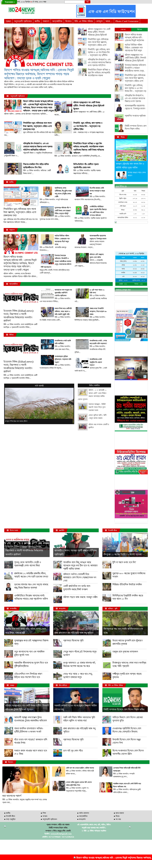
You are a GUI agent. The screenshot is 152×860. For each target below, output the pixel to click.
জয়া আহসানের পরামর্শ (11, 795)
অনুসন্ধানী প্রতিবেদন (23, 21)
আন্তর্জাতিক (57, 21)
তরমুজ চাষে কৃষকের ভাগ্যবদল (125, 651)
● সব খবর (117, 819)
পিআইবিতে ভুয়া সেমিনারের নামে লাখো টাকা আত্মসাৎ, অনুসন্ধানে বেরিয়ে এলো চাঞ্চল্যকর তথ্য (20, 212)
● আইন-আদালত (83, 813)
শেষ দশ (123, 29)
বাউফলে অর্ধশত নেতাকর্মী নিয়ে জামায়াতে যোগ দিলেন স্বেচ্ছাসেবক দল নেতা (79, 577)
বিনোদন (68, 21)
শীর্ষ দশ (139, 29)
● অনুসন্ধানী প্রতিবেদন (49, 819)
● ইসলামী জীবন (9, 816)
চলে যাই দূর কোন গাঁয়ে (73, 750)
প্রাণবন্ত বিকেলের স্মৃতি (73, 640)
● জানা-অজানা (119, 813)
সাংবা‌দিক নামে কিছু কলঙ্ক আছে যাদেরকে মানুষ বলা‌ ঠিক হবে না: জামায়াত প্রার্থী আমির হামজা (80, 565)
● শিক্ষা (43, 813)
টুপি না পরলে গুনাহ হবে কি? (124, 562)
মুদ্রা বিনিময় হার (121, 186)
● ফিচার (116, 816)
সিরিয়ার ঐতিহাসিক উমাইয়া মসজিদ (127, 584)
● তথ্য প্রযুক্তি (9, 819)
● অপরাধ (44, 816)
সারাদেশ (46, 21)
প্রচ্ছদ (8, 21)
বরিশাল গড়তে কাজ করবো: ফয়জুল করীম (80, 597)
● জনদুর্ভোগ (81, 819)
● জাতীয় (7, 813)
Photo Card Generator (126, 21)
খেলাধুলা (99, 21)
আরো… (108, 21)
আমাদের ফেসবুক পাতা (123, 290)
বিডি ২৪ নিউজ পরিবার (83, 21)
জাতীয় (37, 21)
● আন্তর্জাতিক (82, 816)
